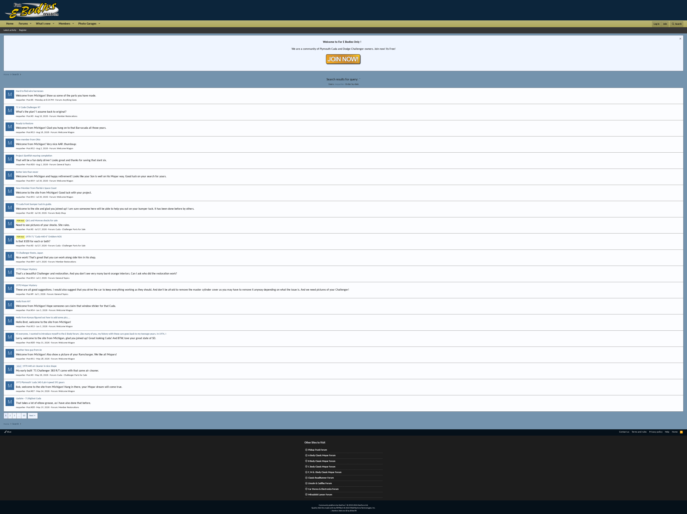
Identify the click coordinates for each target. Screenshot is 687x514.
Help (667, 432)
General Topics (64, 164)
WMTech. (356, 508)
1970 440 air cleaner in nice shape (37, 366)
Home (9, 23)
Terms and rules (639, 432)
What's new (43, 23)
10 (24, 415)
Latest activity (10, 30)
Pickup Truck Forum (317, 450)
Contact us (624, 432)
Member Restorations (67, 116)
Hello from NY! (23, 301)
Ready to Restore (24, 123)
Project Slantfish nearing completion (34, 156)
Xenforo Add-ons (344, 511)
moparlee (339, 84)
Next (31, 415)
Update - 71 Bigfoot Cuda (28, 398)
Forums (23, 23)
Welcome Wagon (66, 132)
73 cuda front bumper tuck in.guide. (34, 204)
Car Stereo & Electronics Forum (323, 489)
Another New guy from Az (29, 350)
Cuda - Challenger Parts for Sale (70, 229)
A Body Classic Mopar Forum (322, 455)
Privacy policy (655, 432)
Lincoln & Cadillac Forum (320, 483)
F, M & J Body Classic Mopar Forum (325, 472)
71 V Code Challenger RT (28, 107)
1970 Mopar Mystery (26, 269)
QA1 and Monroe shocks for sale (37, 220)
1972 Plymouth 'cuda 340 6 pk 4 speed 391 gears (40, 382)
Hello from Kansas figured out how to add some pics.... (43, 317)
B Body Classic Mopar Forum (321, 461)
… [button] (19, 415)
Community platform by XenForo (343, 505)
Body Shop (61, 213)
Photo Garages (87, 23)
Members (64, 23)
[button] (30, 23)
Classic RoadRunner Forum (321, 478)
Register (23, 30)
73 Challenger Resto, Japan (29, 253)
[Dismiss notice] (679, 39)
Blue (9, 432)
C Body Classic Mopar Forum (321, 467)
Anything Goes (70, 100)
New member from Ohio (28, 139)
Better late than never (27, 172)
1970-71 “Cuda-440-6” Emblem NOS (39, 236)
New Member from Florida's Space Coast (36, 188)
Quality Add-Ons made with (322, 508)
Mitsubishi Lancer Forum (320, 495)
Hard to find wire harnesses (29, 91)
